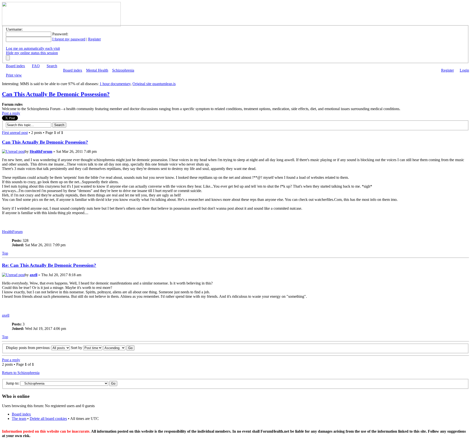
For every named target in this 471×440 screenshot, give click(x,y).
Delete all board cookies (48, 418)
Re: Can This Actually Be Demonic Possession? (49, 265)
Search (52, 66)
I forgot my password (68, 39)
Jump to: (12, 383)
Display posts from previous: (28, 348)
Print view (14, 75)
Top (5, 253)
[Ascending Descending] (118, 348)
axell (33, 275)
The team (19, 418)
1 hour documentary (115, 84)
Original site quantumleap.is (154, 84)
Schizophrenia (123, 70)
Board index (15, 66)
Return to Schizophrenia (20, 373)
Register (94, 39)
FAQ (36, 66)
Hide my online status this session (32, 53)
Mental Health (97, 70)
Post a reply (11, 113)
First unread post (15, 132)
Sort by (77, 348)
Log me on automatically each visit (33, 48)
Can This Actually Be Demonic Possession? (56, 94)
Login (464, 70)
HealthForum (41, 151)
